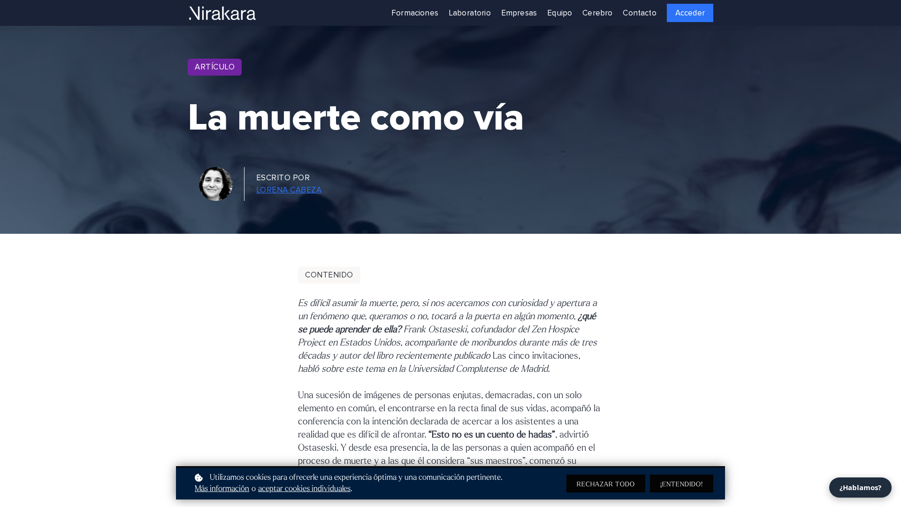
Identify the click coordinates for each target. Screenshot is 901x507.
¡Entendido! (681, 484)
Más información (222, 488)
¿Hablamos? (860, 487)
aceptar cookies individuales (304, 488)
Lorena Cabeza (289, 190)
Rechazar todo (606, 484)
